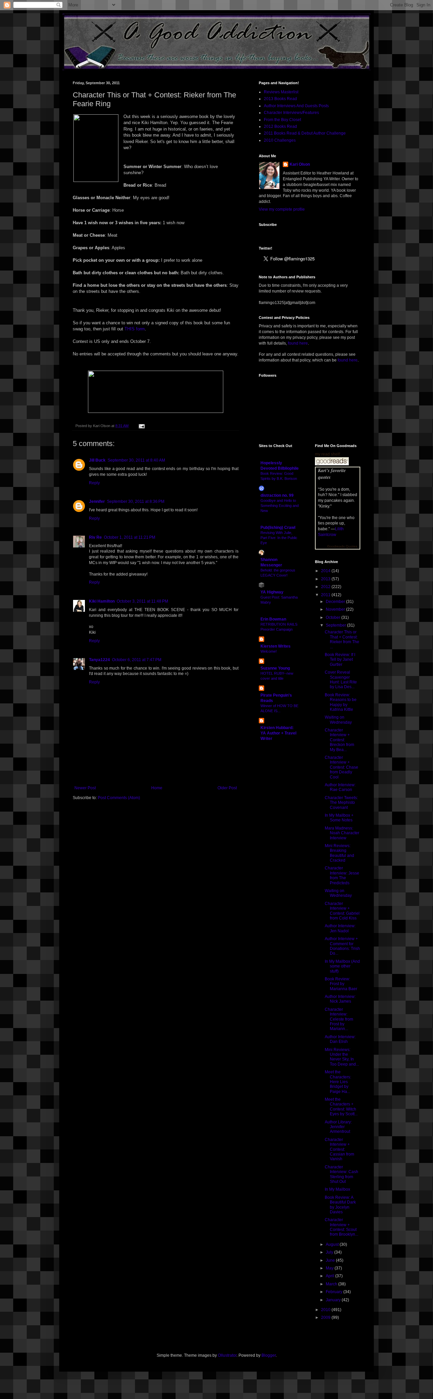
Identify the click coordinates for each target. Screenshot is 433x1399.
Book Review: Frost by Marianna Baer (341, 984)
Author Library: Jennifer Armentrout (338, 1127)
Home (156, 788)
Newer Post (85, 788)
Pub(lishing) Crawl (277, 527)
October (333, 617)
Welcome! (268, 651)
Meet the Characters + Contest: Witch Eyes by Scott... (341, 1106)
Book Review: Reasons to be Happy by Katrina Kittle (341, 702)
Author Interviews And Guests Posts (296, 105)
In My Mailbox (337, 1189)
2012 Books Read (280, 126)
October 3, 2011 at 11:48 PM (142, 601)
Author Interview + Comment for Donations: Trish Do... (342, 946)
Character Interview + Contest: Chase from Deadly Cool (341, 767)
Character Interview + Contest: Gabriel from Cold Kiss (342, 910)
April (330, 1276)
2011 (326, 594)
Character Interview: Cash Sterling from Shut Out (341, 1174)
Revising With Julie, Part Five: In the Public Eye (278, 538)
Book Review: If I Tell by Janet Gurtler (340, 659)
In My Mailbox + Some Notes (339, 817)
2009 (326, 1317)
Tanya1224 (99, 659)
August (333, 1244)
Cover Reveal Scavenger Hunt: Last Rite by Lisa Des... (341, 679)
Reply (94, 483)
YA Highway (271, 592)
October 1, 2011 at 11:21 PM (129, 537)
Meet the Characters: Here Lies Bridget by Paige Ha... (338, 1082)
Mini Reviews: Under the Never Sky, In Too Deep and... (342, 1057)
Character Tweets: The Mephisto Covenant (341, 802)
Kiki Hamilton (102, 601)
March (332, 1284)
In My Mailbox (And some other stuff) (342, 966)
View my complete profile (282, 209)
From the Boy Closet (282, 119)
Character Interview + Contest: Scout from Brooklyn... (341, 1227)
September (336, 625)
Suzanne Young (275, 668)
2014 (326, 570)
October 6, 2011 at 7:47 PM (136, 659)
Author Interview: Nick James (340, 999)
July (330, 1252)
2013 (326, 579)
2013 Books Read (280, 98)
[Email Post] (141, 426)
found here (298, 343)
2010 (326, 1309)
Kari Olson (300, 164)
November (336, 609)
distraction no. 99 (277, 495)
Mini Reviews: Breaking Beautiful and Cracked (339, 853)
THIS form (134, 328)
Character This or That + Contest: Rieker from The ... (342, 639)
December (336, 601)
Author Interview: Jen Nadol (340, 928)
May (330, 1268)
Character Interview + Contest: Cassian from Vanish (339, 1149)
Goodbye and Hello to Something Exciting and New (279, 505)
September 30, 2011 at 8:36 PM (135, 501)
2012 (326, 586)
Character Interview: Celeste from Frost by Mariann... (339, 1019)
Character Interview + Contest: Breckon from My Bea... (339, 740)
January (334, 1300)
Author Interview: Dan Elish (340, 1039)
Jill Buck (97, 460)
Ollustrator (227, 1355)
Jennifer (97, 501)
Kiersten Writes (275, 646)
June (331, 1260)
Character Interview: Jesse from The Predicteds (342, 875)
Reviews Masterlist (281, 92)
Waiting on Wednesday (338, 719)
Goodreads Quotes (342, 546)
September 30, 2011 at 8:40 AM (136, 460)
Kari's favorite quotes (332, 474)
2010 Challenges (280, 140)
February (334, 1291)
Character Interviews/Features (291, 112)
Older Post (227, 788)
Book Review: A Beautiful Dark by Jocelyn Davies (340, 1204)
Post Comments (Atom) (119, 797)
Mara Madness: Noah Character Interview (342, 833)
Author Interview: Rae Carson (340, 787)
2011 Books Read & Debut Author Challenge (305, 133)
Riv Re (95, 537)
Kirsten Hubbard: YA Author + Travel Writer (278, 733)
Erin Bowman (273, 619)
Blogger (268, 1355)
